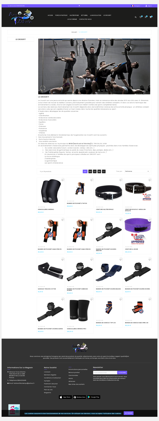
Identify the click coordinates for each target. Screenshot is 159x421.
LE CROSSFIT (21, 39)
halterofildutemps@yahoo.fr (24, 383)
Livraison (47, 372)
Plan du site (48, 390)
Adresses (72, 381)
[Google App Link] (79, 397)
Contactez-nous (50, 387)
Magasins (47, 393)
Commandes (73, 375)
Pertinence (137, 171)
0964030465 (21, 380)
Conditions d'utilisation (52, 378)
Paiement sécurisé (51, 384)
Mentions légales (50, 375)
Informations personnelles (78, 369)
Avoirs (71, 378)
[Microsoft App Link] (93, 397)
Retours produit (74, 372)
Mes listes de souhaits (77, 384)
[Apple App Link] (65, 397)
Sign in (150, 6)
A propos (47, 381)
